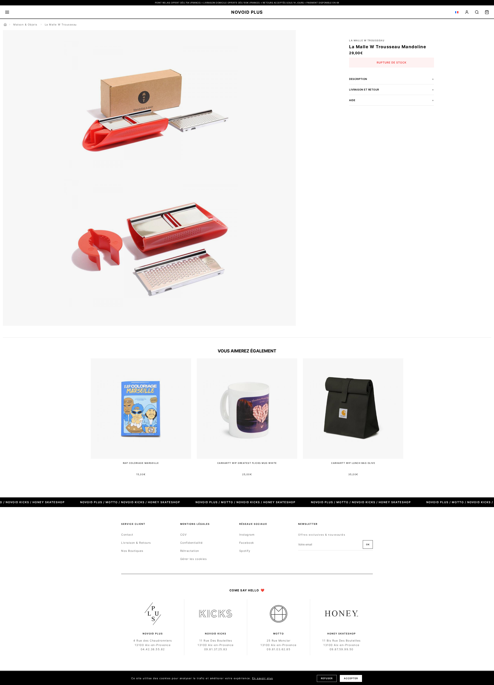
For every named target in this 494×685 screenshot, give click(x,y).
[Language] (457, 12)
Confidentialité (191, 542)
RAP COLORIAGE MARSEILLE (141, 463)
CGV (183, 534)
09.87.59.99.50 (342, 649)
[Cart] (487, 12)
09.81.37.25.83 (215, 649)
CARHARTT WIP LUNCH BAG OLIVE (353, 463)
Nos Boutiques (132, 550)
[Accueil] (5, 24)
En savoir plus (262, 678)
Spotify (244, 550)
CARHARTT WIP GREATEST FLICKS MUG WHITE (247, 463)
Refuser (327, 678)
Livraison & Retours (136, 542)
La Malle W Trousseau (61, 24)
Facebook (246, 542)
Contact (127, 534)
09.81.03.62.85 (278, 649)
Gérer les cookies (193, 559)
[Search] (477, 12)
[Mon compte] (467, 12)
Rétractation (189, 550)
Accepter (351, 678)
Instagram (247, 534)
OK (368, 544)
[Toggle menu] (7, 12)
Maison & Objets (25, 24)
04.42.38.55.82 (153, 649)
